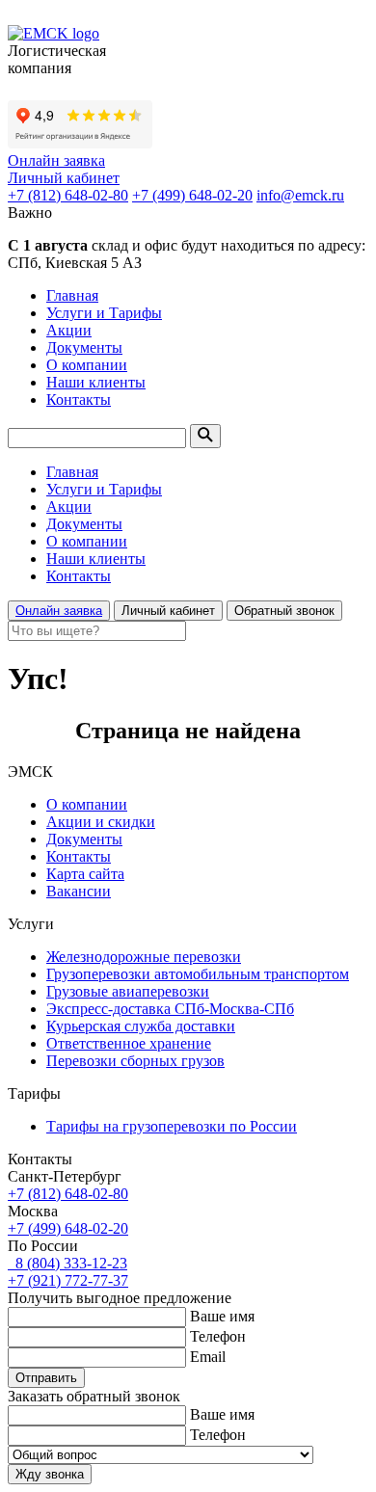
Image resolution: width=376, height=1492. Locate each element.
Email (208, 1356)
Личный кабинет (64, 178)
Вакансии (78, 891)
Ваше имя (222, 1316)
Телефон (218, 1336)
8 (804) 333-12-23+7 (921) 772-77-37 (68, 1272)
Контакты (78, 399)
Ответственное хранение (128, 1043)
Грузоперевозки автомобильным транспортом (197, 974)
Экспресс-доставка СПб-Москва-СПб (170, 1008)
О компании (86, 365)
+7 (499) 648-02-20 (192, 195)
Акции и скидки (100, 821)
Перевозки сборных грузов (135, 1060)
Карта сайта (85, 874)
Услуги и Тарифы (104, 313)
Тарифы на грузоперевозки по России (171, 1126)
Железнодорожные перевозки (143, 956)
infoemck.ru (300, 195)
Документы (84, 347)
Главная (72, 295)
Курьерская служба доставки (140, 1026)
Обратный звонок (284, 610)
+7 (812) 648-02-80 (68, 195)
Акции (69, 330)
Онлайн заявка (56, 160)
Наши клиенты (96, 382)
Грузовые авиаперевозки (127, 991)
